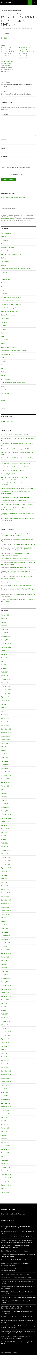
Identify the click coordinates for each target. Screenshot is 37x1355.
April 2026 (4, 629)
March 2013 (4, 1142)
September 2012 (6, 1149)
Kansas (3, 343)
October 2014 (5, 1110)
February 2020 (5, 893)
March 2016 (4, 1060)
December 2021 (6, 814)
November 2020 (6, 861)
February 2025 (5, 679)
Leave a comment (27, 28)
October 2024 (5, 693)
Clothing (3, 265)
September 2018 (6, 953)
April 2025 (4, 672)
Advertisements (6, 233)
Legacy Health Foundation (9, 347)
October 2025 (5, 650)
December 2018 (6, 943)
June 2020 (4, 878)
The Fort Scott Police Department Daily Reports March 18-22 (7, 50)
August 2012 (5, 1153)
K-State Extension (6, 340)
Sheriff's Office (5, 379)
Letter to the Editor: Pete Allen (20, 567)
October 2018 (5, 950)
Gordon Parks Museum (8, 315)
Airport (3, 236)
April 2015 (4, 1092)
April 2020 (4, 886)
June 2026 (4, 622)
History (3, 325)
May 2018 (4, 967)
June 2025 (4, 665)
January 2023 (5, 768)
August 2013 (5, 1128)
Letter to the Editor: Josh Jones (19, 582)
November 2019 (6, 903)
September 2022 (6, 782)
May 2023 (4, 754)
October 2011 (5, 1181)
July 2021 (4, 832)
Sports (3, 386)
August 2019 (5, 914)
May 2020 (4, 882)
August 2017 (5, 1000)
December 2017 (6, 985)
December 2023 (6, 729)
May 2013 (4, 1138)
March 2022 (4, 804)
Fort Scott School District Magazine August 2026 (21, 1297)
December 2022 (6, 772)
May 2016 (4, 1053)
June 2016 (4, 1049)
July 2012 (4, 1156)
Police (3, 365)
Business (3, 258)
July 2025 (4, 661)
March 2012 (4, 1163)
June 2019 (4, 921)
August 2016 (5, 1042)
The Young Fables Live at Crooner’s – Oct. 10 (14, 435)
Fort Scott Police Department (11, 10)
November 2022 (6, 775)
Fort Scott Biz (6, 2)
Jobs (2, 336)
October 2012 (5, 1146)
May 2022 (4, 796)
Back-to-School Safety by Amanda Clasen (13, 500)
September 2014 (6, 1114)
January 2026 (5, 640)
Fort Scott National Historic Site (11, 304)
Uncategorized (5, 393)
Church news (5, 261)
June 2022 (4, 793)
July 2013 (4, 1131)
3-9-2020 (4, 38)
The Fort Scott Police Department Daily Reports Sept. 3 (7, 63)
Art (2, 244)
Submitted (4, 390)
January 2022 (5, 811)
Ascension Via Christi (7, 247)
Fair (2, 286)
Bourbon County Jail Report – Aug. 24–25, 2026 (15, 449)
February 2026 (5, 636)
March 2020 (4, 889)
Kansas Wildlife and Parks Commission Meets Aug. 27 (17, 488)
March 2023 (4, 761)
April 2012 (4, 1160)
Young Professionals (7, 421)
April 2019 (4, 928)
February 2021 (5, 850)
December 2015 (6, 1071)
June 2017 (4, 1007)
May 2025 (4, 668)
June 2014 (4, 1121)
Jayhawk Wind (5, 333)
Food (2, 290)
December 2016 (6, 1028)
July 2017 (4, 1003)
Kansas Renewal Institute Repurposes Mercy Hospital (15, 554)
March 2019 (4, 932)
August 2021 (5, 829)
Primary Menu (34, 2)
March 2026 (4, 633)
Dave (2, 558)
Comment (5, 114)
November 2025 (6, 647)
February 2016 (5, 1064)
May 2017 (4, 1010)
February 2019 (5, 935)
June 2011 (4, 1188)
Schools (3, 375)
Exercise (3, 283)
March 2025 (4, 675)
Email (3, 148)
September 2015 (6, 1081)
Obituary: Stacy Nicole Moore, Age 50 (12, 470)
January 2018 (5, 982)
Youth (3, 400)
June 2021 (4, 836)
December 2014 (6, 1103)
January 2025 (5, 682)
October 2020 (5, 864)
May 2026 (4, 625)
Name (3, 140)
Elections (4, 276)
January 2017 (5, 1024)
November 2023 (6, 732)
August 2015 (5, 1085)
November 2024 (6, 690)
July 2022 (4, 789)
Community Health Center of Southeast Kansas (15, 268)
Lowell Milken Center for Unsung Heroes (13, 350)
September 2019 (6, 910)
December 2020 (6, 857)
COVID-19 (4, 272)
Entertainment (5, 279)
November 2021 (6, 818)
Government (5, 318)
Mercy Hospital (5, 354)
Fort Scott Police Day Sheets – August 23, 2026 (15, 467)
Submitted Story (16, 28)
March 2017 (4, 1017)
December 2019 (6, 900)
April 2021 (4, 843)
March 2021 (4, 846)
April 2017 (4, 1014)
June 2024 (4, 707)
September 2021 (6, 825)
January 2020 (5, 896)
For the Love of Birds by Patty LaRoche (23, 544)
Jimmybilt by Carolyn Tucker (10, 474)
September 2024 (6, 697)
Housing (3, 329)
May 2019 (4, 925)
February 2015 (5, 1099)
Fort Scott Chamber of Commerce (11, 297)
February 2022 (5, 807)
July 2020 (4, 875)
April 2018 (4, 971)
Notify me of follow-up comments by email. (15, 167)
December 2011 (6, 1174)
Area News (4, 240)
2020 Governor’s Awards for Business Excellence (16, 93)
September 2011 (6, 1185)
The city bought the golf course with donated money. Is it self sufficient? (18, 1332)
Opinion (3, 361)
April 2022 (4, 800)
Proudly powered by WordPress (9, 1352)
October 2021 (5, 821)
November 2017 (6, 989)
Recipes (3, 372)
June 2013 (4, 1135)
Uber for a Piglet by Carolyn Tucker (17, 558)
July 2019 (4, 918)
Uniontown (4, 397)
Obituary (4, 358)
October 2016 (5, 1035)
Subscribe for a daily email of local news (13, 197)
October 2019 (5, 907)
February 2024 (5, 722)
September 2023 (6, 739)
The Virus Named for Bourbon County (24, 1317)
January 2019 (5, 939)
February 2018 (5, 978)
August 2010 (5, 1192)
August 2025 (5, 658)
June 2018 (4, 964)
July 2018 (4, 960)
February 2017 (5, 1021)
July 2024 (4, 704)
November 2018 (6, 946)
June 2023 (4, 750)
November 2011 (6, 1178)
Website (4, 156)
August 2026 (5, 615)
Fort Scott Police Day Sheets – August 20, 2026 (15, 497)
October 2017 (5, 992)
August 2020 (5, 871)
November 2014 (6, 1106)
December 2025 (6, 643)
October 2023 (5, 736)
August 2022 (5, 786)
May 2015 (4, 1089)
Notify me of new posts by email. (12, 174)
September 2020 (6, 868)
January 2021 (5, 853)
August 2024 (5, 700)
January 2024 (5, 725)
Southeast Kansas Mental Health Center (13, 382)
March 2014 (4, 1124)
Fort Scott (4, 293)
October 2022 (5, 779)
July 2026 (4, 618)
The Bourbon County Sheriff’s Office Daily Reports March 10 (16, 84)
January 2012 (5, 1171)
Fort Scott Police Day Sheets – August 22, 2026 (15, 463)
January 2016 (5, 1067)
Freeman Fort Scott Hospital (9, 311)
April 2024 (4, 715)
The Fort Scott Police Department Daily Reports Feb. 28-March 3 (26, 50)
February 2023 (5, 764)
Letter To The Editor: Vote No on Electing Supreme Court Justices (16, 534)
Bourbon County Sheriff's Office (11, 254)
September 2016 (6, 1039)
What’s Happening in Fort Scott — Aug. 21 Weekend (17, 504)
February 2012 (5, 1167)
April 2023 (4, 757)
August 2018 (5, 957)
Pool (2, 368)
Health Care (4, 322)
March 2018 (4, 975)
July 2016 (4, 1046)
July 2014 (4, 1117)
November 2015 (6, 1074)
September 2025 (6, 654)
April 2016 (4, 1057)
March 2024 (4, 718)
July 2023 (4, 747)
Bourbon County (6, 251)
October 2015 (5, 1078)
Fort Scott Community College (10, 301)
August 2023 (5, 743)
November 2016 (6, 1032)
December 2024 (6, 686)
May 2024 (4, 711)
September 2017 (6, 996)
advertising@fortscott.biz (8, 218)
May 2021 (4, 839)
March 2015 (4, 1096)
